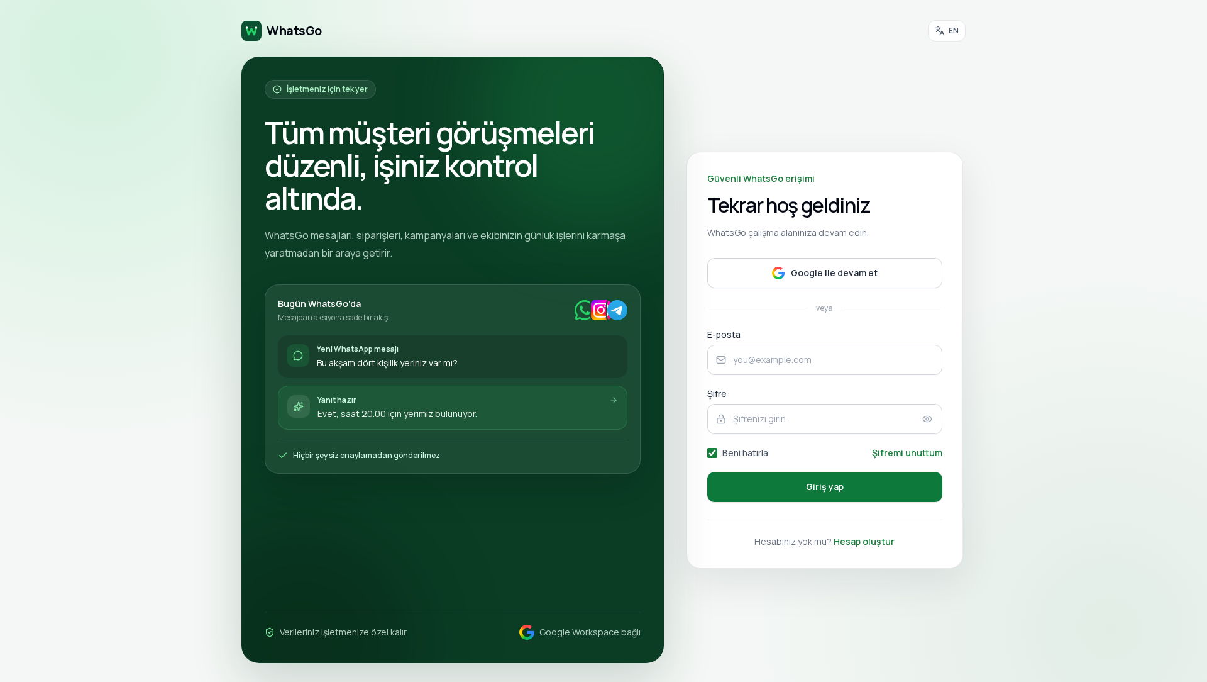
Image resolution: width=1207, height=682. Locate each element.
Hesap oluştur (864, 541)
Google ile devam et (834, 273)
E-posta (724, 334)
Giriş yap (825, 487)
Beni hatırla (745, 453)
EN (954, 30)
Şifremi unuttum (907, 453)
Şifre (717, 394)
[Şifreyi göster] (927, 419)
